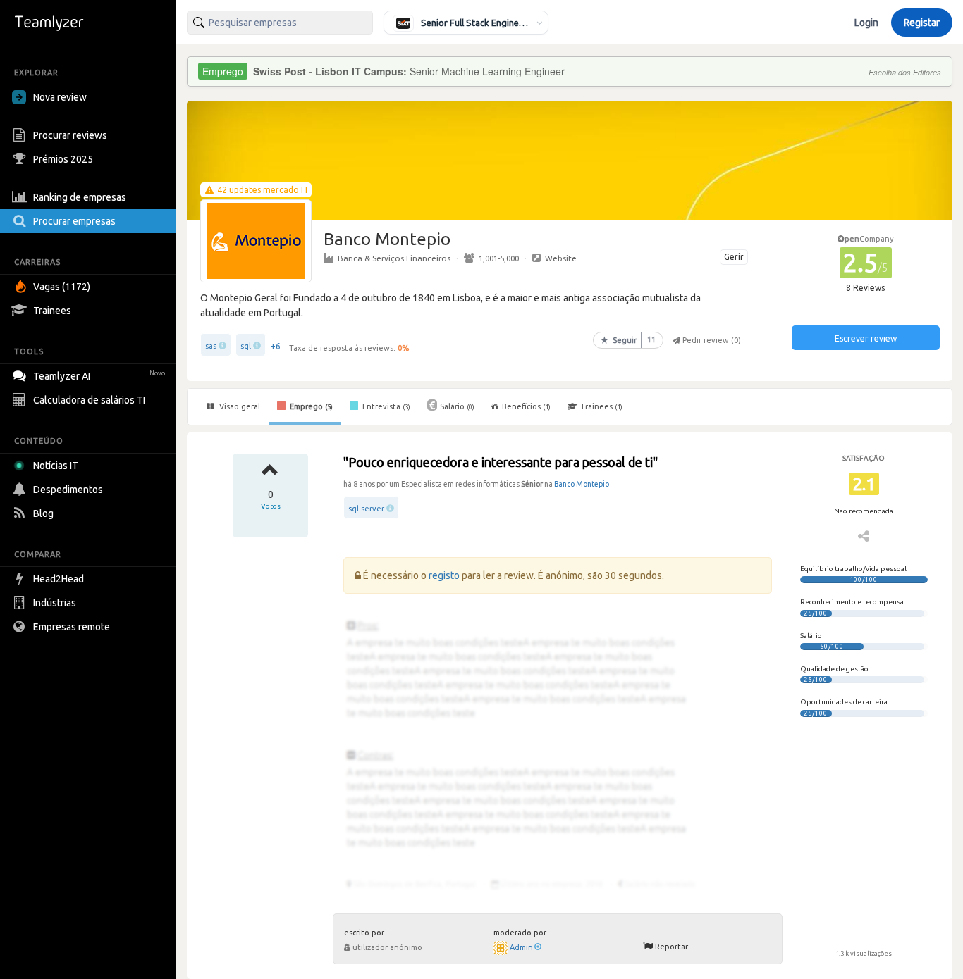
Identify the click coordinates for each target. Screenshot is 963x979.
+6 (276, 346)
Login (866, 22)
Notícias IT (55, 465)
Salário (457, 406)
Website (561, 258)
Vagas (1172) (61, 286)
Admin (521, 947)
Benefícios (526, 406)
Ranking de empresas (79, 197)
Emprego (310, 406)
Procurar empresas (74, 221)
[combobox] (280, 23)
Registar (922, 22)
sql (245, 346)
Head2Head (58, 579)
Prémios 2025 (63, 159)
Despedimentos (68, 489)
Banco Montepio (581, 484)
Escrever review (866, 338)
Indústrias (54, 603)
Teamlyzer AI (100, 376)
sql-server (366, 508)
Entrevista (385, 406)
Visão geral (238, 406)
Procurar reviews (70, 135)
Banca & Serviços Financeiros (394, 258)
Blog (43, 513)
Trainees (52, 310)
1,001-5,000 (499, 258)
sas (210, 346)
